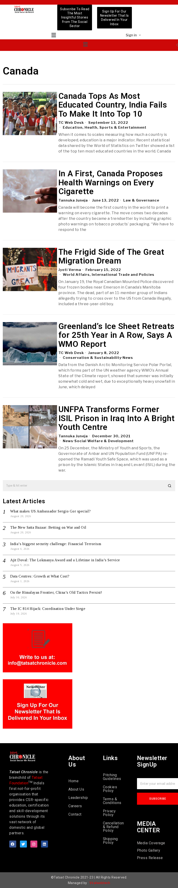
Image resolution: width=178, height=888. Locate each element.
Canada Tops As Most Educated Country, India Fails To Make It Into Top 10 (112, 105)
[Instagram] (33, 844)
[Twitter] (23, 844)
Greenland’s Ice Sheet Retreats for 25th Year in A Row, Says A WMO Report (116, 335)
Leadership (78, 797)
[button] (54, 35)
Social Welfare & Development (104, 441)
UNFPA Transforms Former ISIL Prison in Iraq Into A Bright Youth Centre (116, 418)
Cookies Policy (110, 789)
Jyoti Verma (69, 270)
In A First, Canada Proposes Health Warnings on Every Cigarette (110, 182)
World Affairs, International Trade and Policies (108, 275)
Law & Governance (141, 200)
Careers (75, 806)
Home (73, 781)
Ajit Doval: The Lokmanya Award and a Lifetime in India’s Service (65, 560)
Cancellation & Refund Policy (113, 827)
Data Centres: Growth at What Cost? (40, 576)
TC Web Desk (71, 123)
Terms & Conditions (112, 801)
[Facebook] (12, 844)
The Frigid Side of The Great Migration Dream (111, 257)
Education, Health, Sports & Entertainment (104, 127)
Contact (75, 814)
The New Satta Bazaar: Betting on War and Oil (48, 527)
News (128, 358)
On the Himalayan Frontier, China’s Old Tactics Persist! (56, 592)
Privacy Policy (109, 813)
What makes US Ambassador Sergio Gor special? (50, 511)
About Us (76, 789)
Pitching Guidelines (112, 777)
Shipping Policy (110, 841)
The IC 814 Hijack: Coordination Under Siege (48, 609)
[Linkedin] (44, 844)
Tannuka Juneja (73, 200)
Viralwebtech (99, 883)
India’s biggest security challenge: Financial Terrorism (55, 544)
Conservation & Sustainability (92, 358)
